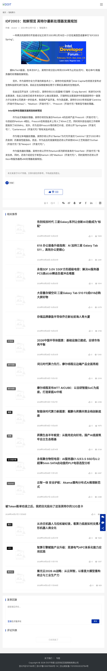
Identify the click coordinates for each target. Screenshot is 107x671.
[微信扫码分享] (63, 202)
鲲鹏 (9, 412)
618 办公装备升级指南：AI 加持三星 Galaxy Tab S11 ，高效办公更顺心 (67, 247)
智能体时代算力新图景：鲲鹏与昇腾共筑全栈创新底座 (69, 413)
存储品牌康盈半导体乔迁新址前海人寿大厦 (63, 316)
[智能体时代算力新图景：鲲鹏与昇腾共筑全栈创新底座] (19, 418)
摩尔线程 (11, 365)
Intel (11, 183)
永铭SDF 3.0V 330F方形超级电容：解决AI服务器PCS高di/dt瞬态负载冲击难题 (68, 271)
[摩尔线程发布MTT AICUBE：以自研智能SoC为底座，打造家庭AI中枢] (19, 395)
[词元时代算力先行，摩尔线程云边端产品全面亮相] (19, 371)
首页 (4, 12)
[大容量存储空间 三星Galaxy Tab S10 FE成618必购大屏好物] (19, 300)
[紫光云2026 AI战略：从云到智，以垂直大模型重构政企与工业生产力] (19, 578)
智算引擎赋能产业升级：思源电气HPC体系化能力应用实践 (69, 549)
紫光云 (10, 572)
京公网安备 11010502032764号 (74, 666)
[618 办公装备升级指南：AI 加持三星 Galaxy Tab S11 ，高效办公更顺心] (19, 252)
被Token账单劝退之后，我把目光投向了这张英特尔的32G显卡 (44, 506)
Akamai (11, 483)
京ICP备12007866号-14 (47, 666)
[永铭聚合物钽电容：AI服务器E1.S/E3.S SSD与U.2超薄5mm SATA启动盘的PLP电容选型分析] (19, 466)
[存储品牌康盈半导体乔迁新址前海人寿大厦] (19, 324)
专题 (58, 658)
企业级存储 (12, 460)
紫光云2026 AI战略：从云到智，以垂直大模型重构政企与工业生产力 (68, 573)
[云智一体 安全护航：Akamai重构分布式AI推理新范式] (19, 489)
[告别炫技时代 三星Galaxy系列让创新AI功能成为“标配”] (19, 229)
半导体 (10, 341)
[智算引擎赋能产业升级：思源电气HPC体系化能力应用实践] (19, 554)
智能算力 (43, 28)
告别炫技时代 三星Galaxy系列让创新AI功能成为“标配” (69, 224)
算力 (9, 525)
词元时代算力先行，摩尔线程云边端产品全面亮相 (67, 364)
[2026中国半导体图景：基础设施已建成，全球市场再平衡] (19, 347)
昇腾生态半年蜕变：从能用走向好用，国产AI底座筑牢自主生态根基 (69, 437)
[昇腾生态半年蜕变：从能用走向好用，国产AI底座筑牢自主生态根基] (19, 442)
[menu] (101, 4)
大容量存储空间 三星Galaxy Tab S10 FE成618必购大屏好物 (69, 295)
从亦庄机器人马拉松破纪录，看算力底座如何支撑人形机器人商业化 (69, 526)
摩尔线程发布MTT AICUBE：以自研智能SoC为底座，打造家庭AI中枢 (68, 390)
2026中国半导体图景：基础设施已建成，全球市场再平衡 (68, 342)
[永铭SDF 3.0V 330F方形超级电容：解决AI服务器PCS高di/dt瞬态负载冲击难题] (19, 276)
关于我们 (48, 658)
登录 (10, 621)
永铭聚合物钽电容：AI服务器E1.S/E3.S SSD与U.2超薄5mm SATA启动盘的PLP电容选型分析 (68, 461)
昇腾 (9, 436)
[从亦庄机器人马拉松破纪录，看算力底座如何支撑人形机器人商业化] (19, 531)
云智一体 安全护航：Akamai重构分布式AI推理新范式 (68, 484)
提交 (95, 621)
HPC (10, 548)
